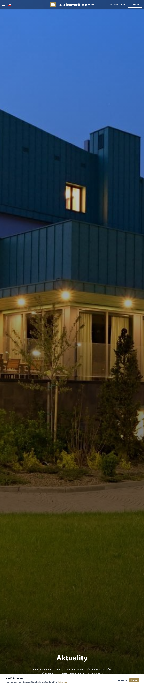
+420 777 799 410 (119, 4)
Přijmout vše (134, 680)
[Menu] (4, 5)
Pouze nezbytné (122, 680)
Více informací (62, 682)
